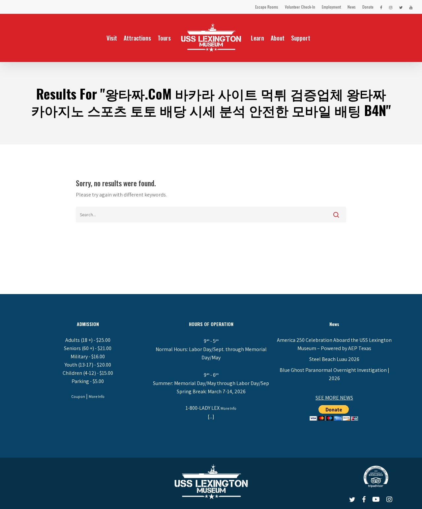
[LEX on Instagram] (390, 7)
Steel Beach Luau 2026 (334, 359)
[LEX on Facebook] (381, 7)
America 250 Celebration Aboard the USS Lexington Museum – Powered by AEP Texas (334, 344)
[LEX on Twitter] (401, 7)
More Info (97, 396)
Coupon (78, 396)
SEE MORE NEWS (334, 397)
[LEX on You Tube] (410, 7)
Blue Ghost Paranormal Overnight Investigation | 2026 (334, 374)
